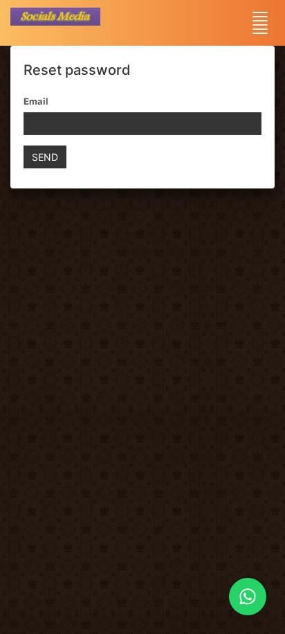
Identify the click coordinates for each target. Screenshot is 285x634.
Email (36, 101)
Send (45, 157)
